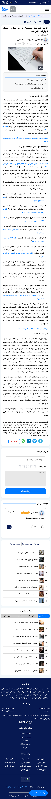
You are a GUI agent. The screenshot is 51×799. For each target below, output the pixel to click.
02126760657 (33, 2)
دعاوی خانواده (9, 759)
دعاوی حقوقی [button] (43, 616)
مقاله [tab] (46, 21)
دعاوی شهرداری (25, 766)
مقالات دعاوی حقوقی (34, 16)
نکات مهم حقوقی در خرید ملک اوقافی (26, 629)
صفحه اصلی (45, 16)
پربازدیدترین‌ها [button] (27, 544)
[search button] (13, 9)
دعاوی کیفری (41, 762)
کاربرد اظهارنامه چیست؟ (35, 80)
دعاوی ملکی (41, 759)
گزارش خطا (14, 441)
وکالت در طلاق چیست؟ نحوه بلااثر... (26, 573)
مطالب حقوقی (25, 733)
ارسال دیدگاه (25, 491)
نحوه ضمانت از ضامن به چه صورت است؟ (25, 622)
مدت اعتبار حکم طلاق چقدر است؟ (27, 553)
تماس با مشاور (36, 792)
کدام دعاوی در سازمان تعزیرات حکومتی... (25, 650)
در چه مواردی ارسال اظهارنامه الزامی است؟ (29, 84)
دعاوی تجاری (25, 762)
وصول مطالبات (41, 769)
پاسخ (9, 527)
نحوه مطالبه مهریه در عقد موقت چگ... (26, 587)
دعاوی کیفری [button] (7, 616)
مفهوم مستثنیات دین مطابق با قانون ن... (25, 657)
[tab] (38, 22)
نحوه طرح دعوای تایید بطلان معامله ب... (25, 643)
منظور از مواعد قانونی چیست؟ (28, 594)
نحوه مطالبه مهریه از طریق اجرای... (27, 580)
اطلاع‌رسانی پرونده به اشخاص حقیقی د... (25, 636)
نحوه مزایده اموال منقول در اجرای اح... (26, 671)
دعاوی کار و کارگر (41, 766)
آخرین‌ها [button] (38, 544)
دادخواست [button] (19, 616)
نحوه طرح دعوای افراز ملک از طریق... (26, 559)
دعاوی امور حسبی (9, 762)
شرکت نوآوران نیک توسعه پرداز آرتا (17, 787)
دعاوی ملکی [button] (31, 616)
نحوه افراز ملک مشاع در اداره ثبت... (27, 566)
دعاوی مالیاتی (25, 769)
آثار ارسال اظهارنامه (37, 88)
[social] (15, 2)
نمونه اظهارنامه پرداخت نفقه (27, 328)
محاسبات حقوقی (25, 737)
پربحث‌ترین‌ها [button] (15, 544)
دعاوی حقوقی (25, 759)
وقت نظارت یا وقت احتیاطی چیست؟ (26, 664)
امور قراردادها (9, 766)
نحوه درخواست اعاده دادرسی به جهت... (25, 601)
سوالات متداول (26, 744)
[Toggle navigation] (47, 9)
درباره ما (25, 747)
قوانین (25, 740)
